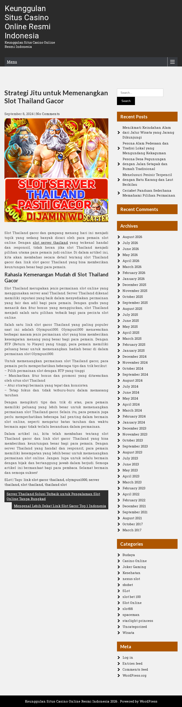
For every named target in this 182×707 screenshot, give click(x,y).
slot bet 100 (132, 596)
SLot (8, 479)
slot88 (128, 608)
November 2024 (135, 362)
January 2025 (134, 350)
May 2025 (130, 326)
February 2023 (134, 488)
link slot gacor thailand (44, 479)
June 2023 (131, 464)
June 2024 (131, 392)
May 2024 (130, 398)
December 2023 (134, 428)
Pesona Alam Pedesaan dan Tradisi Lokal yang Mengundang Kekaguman (146, 148)
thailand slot (56, 484)
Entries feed (132, 663)
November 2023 (135, 434)
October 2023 (133, 440)
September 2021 (135, 512)
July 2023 (130, 458)
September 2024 (135, 374)
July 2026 (130, 242)
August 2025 (132, 308)
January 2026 (134, 278)
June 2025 (131, 320)
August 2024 (133, 380)
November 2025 (135, 290)
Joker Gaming (134, 566)
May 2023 (130, 470)
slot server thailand (50, 242)
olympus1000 (76, 479)
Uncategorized (135, 626)
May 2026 (130, 254)
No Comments (48, 113)
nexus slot (131, 578)
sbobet (128, 584)
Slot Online (132, 602)
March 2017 (132, 530)
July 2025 (130, 314)
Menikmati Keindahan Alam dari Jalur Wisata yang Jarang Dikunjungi (148, 132)
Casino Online (135, 561)
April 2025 (131, 332)
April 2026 (131, 260)
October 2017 (133, 524)
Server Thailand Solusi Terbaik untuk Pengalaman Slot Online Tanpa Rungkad (53, 496)
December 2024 (135, 356)
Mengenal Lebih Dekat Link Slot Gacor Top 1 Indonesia (60, 506)
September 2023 (135, 446)
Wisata (128, 632)
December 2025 (134, 284)
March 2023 (132, 482)
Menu (12, 61)
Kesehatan (131, 572)
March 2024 (132, 410)
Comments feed (135, 669)
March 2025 (132, 338)
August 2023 (132, 452)
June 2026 (131, 248)
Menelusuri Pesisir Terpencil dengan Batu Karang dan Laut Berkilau (148, 179)
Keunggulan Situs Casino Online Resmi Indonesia (28, 22)
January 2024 (134, 422)
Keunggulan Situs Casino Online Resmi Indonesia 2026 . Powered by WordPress (91, 701)
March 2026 (132, 266)
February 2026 (134, 272)
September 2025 (135, 302)
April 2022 (131, 494)
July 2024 (130, 386)
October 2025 (133, 296)
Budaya (129, 555)
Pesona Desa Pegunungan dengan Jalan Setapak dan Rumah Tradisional (145, 164)
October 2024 (133, 368)
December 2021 (134, 506)
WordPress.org (134, 675)
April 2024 (131, 404)
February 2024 (134, 416)
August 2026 (132, 236)
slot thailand (32, 484)
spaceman (131, 614)
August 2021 (132, 518)
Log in (128, 657)
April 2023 (131, 476)
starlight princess (138, 620)
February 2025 (134, 344)
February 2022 (134, 500)
